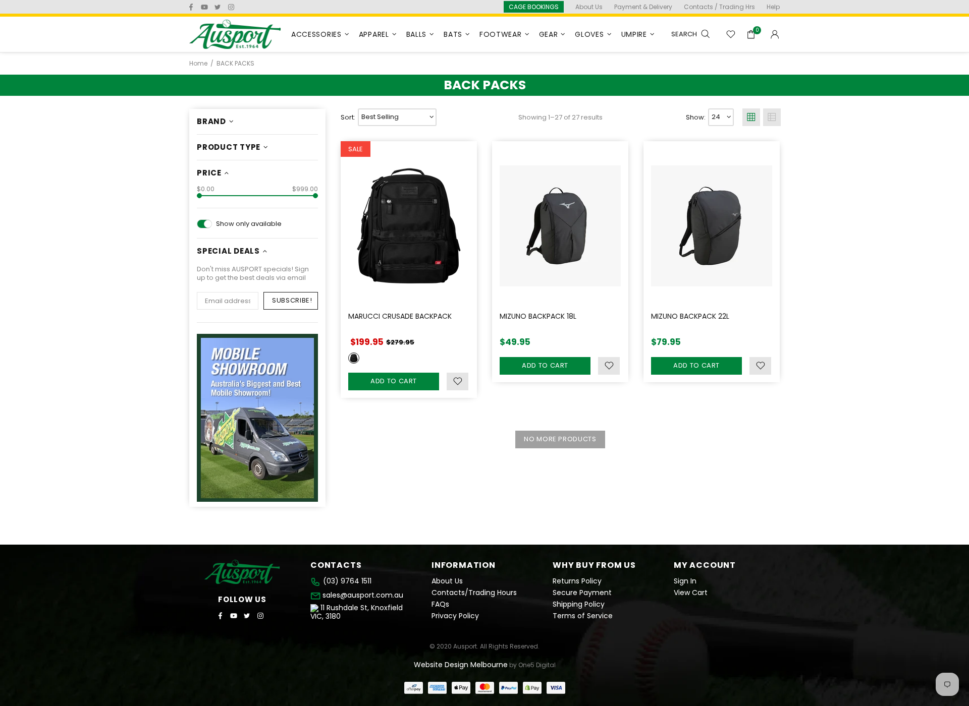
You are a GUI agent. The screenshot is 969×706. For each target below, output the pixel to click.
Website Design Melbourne (461, 665)
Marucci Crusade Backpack (400, 316)
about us (589, 7)
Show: (696, 117)
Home (198, 63)
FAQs (440, 604)
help (773, 7)
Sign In (685, 581)
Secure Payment (582, 593)
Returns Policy (577, 581)
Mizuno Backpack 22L (690, 316)
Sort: (348, 117)
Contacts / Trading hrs (719, 7)
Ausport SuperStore (235, 34)
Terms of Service (583, 616)
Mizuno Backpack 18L (538, 316)
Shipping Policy (579, 604)
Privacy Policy (455, 616)
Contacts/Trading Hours (474, 593)
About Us (447, 581)
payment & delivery (643, 7)
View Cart (691, 593)
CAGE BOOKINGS (534, 7)
